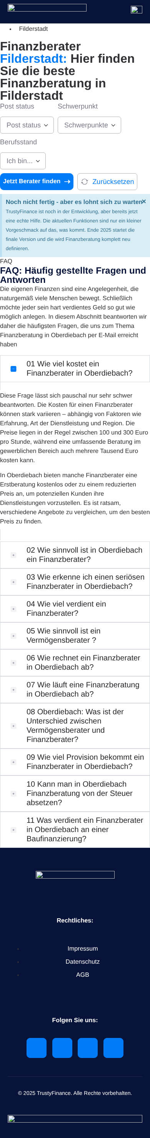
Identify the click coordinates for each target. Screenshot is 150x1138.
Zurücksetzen (113, 181)
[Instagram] (113, 1048)
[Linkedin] (37, 1048)
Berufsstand (18, 142)
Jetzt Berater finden (31, 181)
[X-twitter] (62, 1048)
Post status (17, 106)
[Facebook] (88, 1048)
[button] (75, 368)
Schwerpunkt (78, 106)
